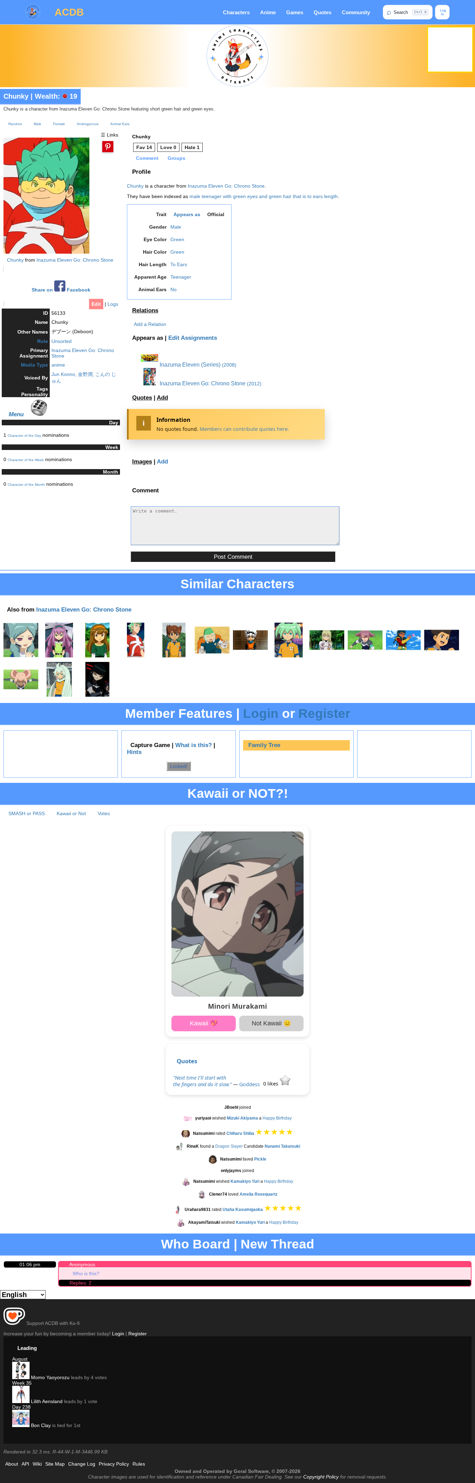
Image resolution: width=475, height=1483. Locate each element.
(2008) (229, 365)
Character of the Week (26, 460)
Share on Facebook (61, 290)
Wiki (37, 1464)
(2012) (254, 383)
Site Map (55, 1464)
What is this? (193, 745)
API (25, 1464)
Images (142, 461)
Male (37, 124)
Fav (144, 147)
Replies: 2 (80, 1283)
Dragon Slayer (229, 1146)
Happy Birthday (277, 1118)
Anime (268, 12)
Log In (442, 12)
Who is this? (86, 1273)
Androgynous (87, 124)
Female (59, 124)
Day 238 (21, 1407)
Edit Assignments (192, 338)
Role (42, 341)
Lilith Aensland (46, 1401)
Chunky (16, 96)
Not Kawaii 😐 (271, 1023)
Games (294, 12)
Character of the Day (24, 435)
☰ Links (109, 135)
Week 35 (22, 1383)
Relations (145, 310)
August (19, 1359)
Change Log (81, 1464)
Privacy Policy (114, 1464)
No (173, 289)
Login (261, 713)
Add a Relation (150, 324)
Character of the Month (26, 484)
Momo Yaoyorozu (50, 1377)
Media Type (34, 365)
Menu (16, 414)
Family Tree (264, 745)
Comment (147, 158)
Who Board (195, 1244)
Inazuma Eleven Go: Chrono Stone (75, 260)
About (11, 1464)
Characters (236, 12)
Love (168, 147)
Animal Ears (119, 124)
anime (58, 365)
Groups (176, 158)
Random (15, 124)
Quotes (322, 12)
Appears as (187, 214)
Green (177, 239)
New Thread (277, 1244)
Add (162, 397)
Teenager (180, 277)
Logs (112, 304)
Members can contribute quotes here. (244, 429)
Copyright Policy (321, 1477)
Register (324, 713)
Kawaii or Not (71, 813)
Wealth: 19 (56, 96)
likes (271, 1083)
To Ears (178, 264)
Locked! (178, 766)
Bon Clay (40, 1425)
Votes (104, 813)
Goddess (249, 1084)
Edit (96, 304)
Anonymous (82, 1264)
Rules (138, 1464)
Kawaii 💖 (204, 1023)
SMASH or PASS (26, 813)
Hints (134, 752)
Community (356, 12)
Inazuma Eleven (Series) (189, 365)
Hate (192, 147)
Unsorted (61, 341)
